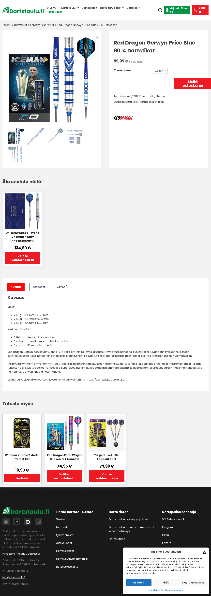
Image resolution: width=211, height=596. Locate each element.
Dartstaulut (69, 8)
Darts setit (133, 8)
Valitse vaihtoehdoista (23, 258)
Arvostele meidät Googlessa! (21, 554)
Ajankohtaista (65, 535)
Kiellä (166, 582)
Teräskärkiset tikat (42, 25)
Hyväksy (138, 582)
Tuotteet (61, 527)
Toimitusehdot (65, 551)
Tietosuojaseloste (174, 590)
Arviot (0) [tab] (63, 287)
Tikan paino (122, 70)
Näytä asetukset (193, 582)
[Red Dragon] (124, 118)
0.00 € (202, 10)
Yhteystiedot (64, 543)
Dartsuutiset (117, 539)
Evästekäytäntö (155, 590)
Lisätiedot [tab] (39, 287)
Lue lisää (22, 478)
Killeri (165, 535)
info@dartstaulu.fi (13, 577)
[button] (204, 551)
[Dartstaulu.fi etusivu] (23, 10)
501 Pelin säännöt (173, 519)
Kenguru (167, 527)
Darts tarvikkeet (110, 8)
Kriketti (166, 543)
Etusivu (51, 8)
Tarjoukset (54, 12)
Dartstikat (88, 8)
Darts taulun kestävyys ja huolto (129, 519)
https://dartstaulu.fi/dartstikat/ (106, 380)
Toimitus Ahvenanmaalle (72, 559)
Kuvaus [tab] (16, 287)
